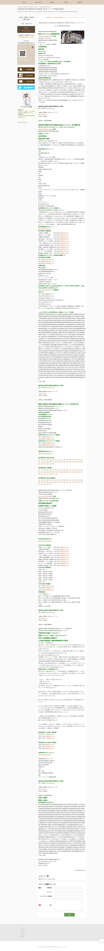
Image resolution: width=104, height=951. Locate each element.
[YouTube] (26, 82)
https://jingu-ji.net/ (50, 108)
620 (81, 482)
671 (42, 469)
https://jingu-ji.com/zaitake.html (45, 453)
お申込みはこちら (63, 233)
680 (67, 469)
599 (67, 480)
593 (50, 480)
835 (79, 461)
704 (45, 474)
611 (56, 482)
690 (50, 472)
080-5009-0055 (26, 30)
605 (39, 482)
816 (70, 459)
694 (62, 472)
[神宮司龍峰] (26, 88)
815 (67, 459)
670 (39, 469)
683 (76, 469)
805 (39, 459)
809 (50, 459)
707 (53, 474)
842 (53, 463)
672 (45, 469)
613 (62, 482)
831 (67, 461)
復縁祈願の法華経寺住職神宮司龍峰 (51, 946)
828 (59, 461)
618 (76, 482)
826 (53, 461)
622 (42, 484)
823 (45, 461)
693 (59, 472)
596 (59, 480)
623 (45, 484)
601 (73, 480)
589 (39, 480)
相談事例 (80, 2)
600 (70, 480)
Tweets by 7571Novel (22, 122)
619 (79, 482)
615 (67, 482)
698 (73, 472)
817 (73, 459)
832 (70, 461)
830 (64, 461)
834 (76, 461)
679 (64, 469)
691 (53, 472)
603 (79, 480)
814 (64, 459)
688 (45, 472)
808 (47, 459)
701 (81, 472)
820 (81, 459)
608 (47, 482)
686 (39, 472)
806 (42, 459)
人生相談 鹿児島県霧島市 (58, 17)
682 (73, 469)
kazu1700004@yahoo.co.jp (46, 290)
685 (81, 469)
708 (56, 474)
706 (50, 474)
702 (39, 474)
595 (56, 480)
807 (45, 459)
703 (42, 474)
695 (64, 472)
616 (70, 482)
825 (50, 461)
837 (39, 463)
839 (45, 463)
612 (59, 482)
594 (53, 480)
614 (64, 482)
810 (53, 459)
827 (56, 461)
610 (53, 482)
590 (42, 480)
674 (50, 469)
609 (50, 482)
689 (47, 472)
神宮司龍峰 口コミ (49, 17)
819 (79, 459)
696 (67, 472)
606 (42, 482)
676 (56, 469)
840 (47, 463)
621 (39, 484)
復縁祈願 (52, 2)
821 (39, 461)
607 (45, 482)
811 (56, 459)
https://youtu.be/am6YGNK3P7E (45, 36)
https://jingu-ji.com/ (42, 114)
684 (79, 469)
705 (47, 474)
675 (53, 469)
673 (47, 469)
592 (47, 480)
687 (42, 472)
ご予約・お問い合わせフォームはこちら (26, 37)
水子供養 (66, 2)
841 (50, 463)
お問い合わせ (38, 2)
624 (47, 484)
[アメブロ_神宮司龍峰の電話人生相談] (26, 70)
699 (76, 472)
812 (59, 459)
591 (45, 480)
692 (56, 472)
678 (62, 469)
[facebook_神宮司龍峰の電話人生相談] (26, 76)
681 (70, 469)
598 (64, 480)
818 (76, 459)
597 (62, 480)
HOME (24, 2)
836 (81, 461)
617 (73, 482)
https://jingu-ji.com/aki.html (44, 228)
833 (73, 461)
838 (42, 463)
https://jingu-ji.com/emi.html (44, 754)
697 (70, 472)
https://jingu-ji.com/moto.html (44, 541)
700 (79, 472)
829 (62, 461)
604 (81, 480)
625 (50, 484)
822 (42, 461)
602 (76, 480)
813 (62, 459)
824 (47, 461)
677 (59, 469)
